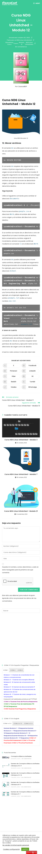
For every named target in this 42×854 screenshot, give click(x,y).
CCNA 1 (5, 670)
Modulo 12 (21, 43)
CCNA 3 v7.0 (28, 723)
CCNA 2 (12, 670)
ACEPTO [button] (25, 849)
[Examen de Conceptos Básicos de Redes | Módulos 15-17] (5, 766)
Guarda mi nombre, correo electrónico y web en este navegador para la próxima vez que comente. (20, 570)
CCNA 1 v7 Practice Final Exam (22, 743)
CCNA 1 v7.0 (7, 723)
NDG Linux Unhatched (24, 40)
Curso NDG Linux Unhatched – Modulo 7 (20, 474)
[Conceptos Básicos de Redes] (5, 757)
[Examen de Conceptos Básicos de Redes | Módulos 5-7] (5, 794)
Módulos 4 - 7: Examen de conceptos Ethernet (19, 680)
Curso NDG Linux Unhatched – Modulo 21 (21, 511)
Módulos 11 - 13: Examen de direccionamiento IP (19, 687)
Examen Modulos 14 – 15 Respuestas (25, 736)
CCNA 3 (20, 670)
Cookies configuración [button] (11, 849)
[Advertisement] (21, 638)
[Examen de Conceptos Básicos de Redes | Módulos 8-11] (5, 784)
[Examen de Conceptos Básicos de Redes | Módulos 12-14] (5, 775)
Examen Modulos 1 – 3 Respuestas (15, 728)
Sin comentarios (21, 47)
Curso (16, 43)
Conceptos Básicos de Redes (21, 756)
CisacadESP (22, 86)
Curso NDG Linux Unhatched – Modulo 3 (20, 440)
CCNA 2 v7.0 (18, 723)
